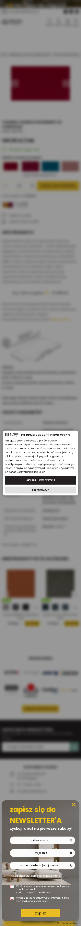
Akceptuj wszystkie (40, 480)
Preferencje (40, 490)
